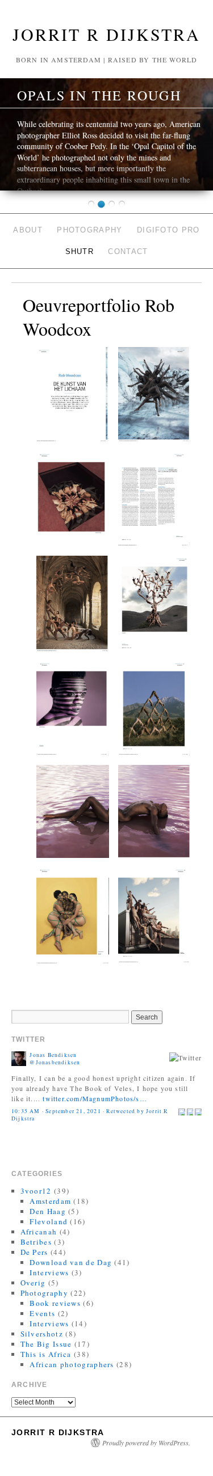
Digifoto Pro (168, 230)
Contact (128, 251)
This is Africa (46, 1354)
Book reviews (55, 1303)
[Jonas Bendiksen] (18, 1057)
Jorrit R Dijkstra (106, 34)
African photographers (72, 1364)
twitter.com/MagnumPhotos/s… (95, 1098)
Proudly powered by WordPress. (146, 1442)
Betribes (36, 1242)
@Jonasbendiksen (55, 1062)
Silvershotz (41, 1334)
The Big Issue (46, 1344)
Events (42, 1313)
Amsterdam (50, 1201)
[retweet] (190, 1111)
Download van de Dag (71, 1262)
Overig (33, 1283)
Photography (89, 230)
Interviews (49, 1272)
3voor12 (36, 1191)
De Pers (34, 1252)
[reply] (181, 1111)
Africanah (38, 1232)
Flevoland (49, 1221)
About (28, 230)
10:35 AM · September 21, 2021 (56, 1111)
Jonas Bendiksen (53, 1055)
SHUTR (79, 251)
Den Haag (47, 1211)
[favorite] (198, 1111)
